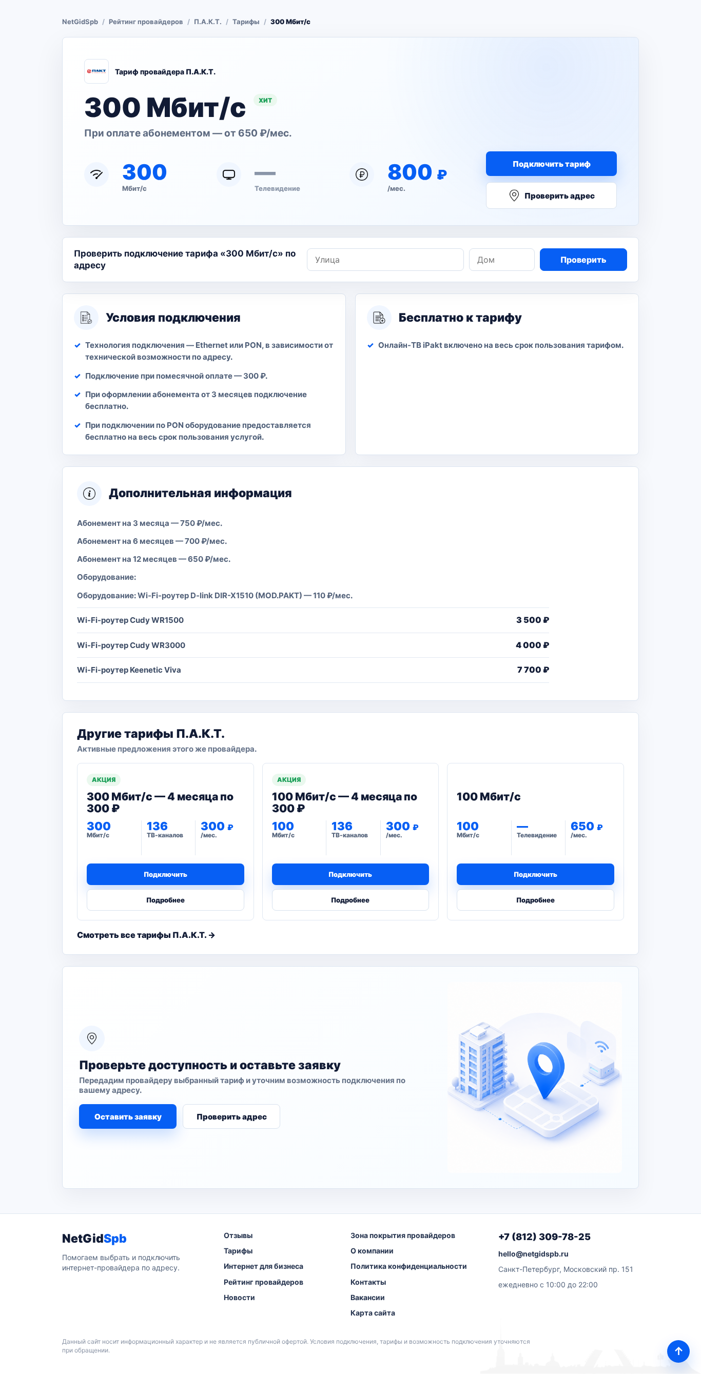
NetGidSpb (80, 21)
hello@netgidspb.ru (533, 1253)
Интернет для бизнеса (263, 1266)
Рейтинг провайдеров (146, 21)
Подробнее (165, 900)
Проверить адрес (559, 196)
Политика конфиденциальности (408, 1266)
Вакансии (367, 1297)
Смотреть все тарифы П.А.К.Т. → (146, 935)
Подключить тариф (552, 164)
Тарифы (246, 21)
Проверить (583, 259)
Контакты (368, 1282)
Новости (239, 1297)
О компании (372, 1250)
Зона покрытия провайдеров (402, 1235)
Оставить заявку (128, 1117)
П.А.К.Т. (208, 21)
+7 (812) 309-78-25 (544, 1236)
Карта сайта (372, 1312)
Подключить (165, 874)
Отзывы (238, 1235)
